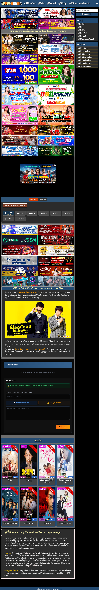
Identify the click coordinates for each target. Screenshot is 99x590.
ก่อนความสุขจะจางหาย (65, 481)
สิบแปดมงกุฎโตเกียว (10, 523)
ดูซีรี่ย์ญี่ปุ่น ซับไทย (84, 54)
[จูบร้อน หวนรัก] (28, 504)
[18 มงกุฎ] (28, 461)
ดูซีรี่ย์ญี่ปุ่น (62, 3)
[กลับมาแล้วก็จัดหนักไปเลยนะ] (47, 461)
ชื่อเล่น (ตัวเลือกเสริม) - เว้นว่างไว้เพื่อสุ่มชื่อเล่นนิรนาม (19, 392)
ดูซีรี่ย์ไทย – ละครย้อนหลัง (79, 3)
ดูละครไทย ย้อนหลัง (84, 66)
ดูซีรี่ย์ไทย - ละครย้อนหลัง (86, 39)
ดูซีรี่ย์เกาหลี (51, 3)
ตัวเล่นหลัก (33, 199)
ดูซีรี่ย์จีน (41, 3)
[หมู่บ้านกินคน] (47, 504)
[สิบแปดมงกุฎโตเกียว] (10, 504)
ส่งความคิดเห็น (63, 427)
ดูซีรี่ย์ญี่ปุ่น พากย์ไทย (85, 57)
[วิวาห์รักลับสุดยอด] (65, 504)
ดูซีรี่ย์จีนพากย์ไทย (28, 553)
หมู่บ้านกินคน (47, 523)
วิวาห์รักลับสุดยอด (65, 523)
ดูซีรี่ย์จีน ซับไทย (83, 48)
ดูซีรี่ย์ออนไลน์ (29, 3)
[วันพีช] (10, 461)
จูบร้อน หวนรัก (28, 523)
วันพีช (10, 480)
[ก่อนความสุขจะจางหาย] (65, 461)
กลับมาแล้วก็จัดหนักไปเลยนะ (46, 481)
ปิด (55, 165)
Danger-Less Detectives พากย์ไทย (15, 205)
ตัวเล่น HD (43, 199)
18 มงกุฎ (28, 480)
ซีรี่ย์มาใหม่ (81, 24)
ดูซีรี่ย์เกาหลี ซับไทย (84, 60)
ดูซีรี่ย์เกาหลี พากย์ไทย (85, 63)
